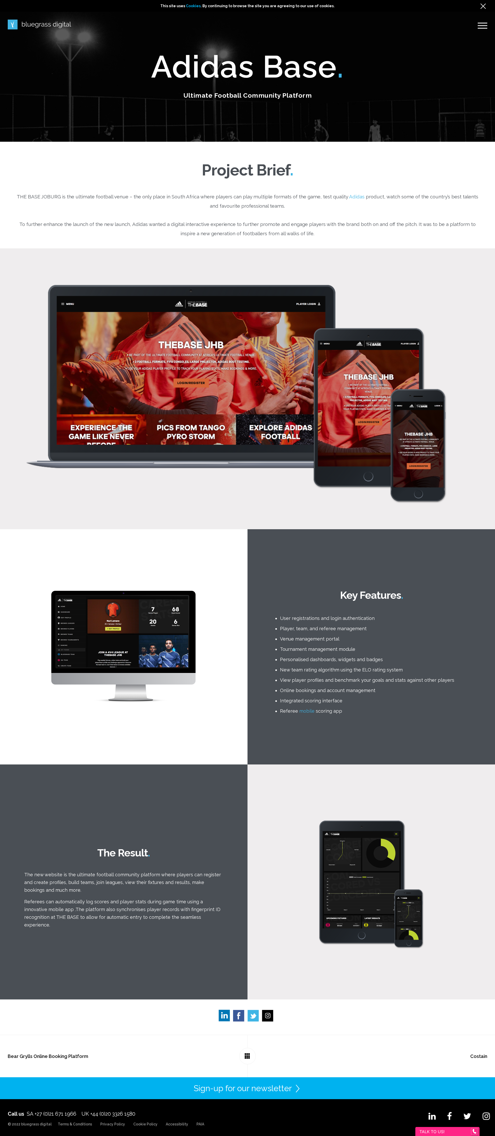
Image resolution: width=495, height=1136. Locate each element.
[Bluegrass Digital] (39, 25)
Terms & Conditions (75, 1124)
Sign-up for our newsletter (243, 1088)
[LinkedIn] (226, 1017)
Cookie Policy (145, 1124)
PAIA (200, 1124)
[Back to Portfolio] (247, 1056)
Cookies (193, 6)
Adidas (357, 196)
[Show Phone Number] (474, 1131)
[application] (493, 1134)
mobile (307, 711)
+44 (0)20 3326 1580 (112, 1114)
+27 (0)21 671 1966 (55, 1114)
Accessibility (177, 1124)
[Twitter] (255, 1017)
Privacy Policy (112, 1124)
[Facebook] (240, 1017)
